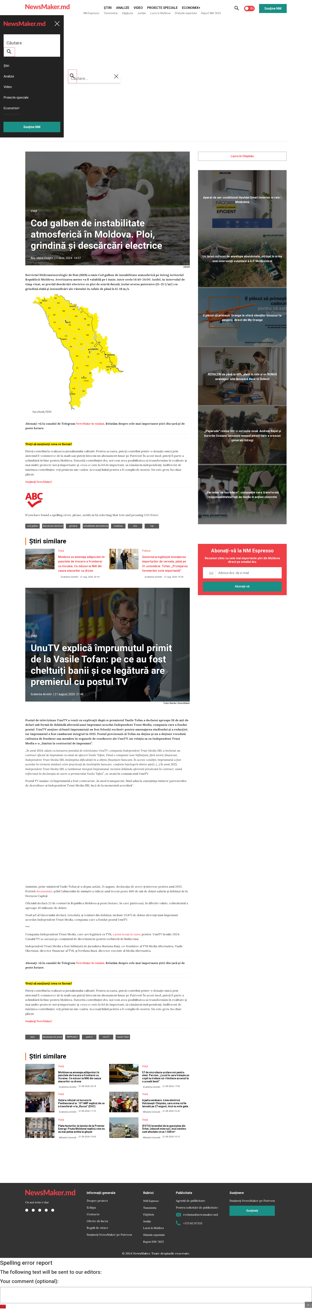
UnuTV (106, 1037)
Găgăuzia (127, 13)
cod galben (32, 526)
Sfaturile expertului (186, 13)
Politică (146, 550)
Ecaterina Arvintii (69, 577)
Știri (108, 8)
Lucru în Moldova (160, 13)
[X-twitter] (33, 1210)
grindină (73, 526)
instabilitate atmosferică (95, 526)
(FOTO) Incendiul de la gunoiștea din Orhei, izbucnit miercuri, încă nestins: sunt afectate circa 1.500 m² (164, 1128)
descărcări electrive (53, 526)
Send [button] (3, 1306)
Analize (122, 8)
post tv (89, 1037)
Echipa (91, 1207)
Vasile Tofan (123, 1037)
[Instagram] (39, 1210)
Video (138, 8)
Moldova (118, 526)
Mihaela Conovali (151, 1112)
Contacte (93, 1214)
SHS (135, 526)
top (151, 526)
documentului (44, 891)
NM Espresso (91, 13)
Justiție (141, 13)
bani (33, 1037)
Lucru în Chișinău (242, 156)
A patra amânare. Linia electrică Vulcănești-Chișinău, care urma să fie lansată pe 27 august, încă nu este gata (165, 1103)
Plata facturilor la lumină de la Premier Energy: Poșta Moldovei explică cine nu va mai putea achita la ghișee (81, 1128)
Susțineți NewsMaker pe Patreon (109, 1234)
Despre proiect (97, 1200)
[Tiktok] (46, 1210)
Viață (34, 211)
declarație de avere (52, 1037)
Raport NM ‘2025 (211, 13)
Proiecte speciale (162, 8)
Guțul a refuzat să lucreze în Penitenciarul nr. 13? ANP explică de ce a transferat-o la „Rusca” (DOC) (81, 1103)
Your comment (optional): (29, 1281)
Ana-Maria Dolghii (42, 258)
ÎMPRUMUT (72, 1037)
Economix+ (191, 8)
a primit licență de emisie (127, 934)
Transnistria (111, 13)
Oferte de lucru (97, 1221)
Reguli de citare (97, 1228)
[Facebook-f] (26, 1210)
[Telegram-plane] (52, 1210)
